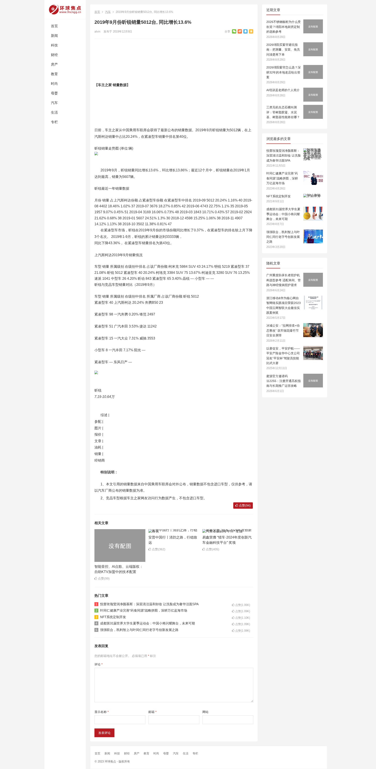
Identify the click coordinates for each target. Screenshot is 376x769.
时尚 (54, 83)
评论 (98, 664)
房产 (54, 64)
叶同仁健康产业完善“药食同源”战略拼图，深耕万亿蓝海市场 (143, 610)
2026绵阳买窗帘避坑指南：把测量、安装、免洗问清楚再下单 (283, 49)
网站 (205, 712)
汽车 (54, 103)
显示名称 (101, 712)
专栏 (54, 122)
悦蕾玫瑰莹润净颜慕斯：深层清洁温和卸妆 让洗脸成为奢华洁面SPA (149, 604)
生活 (54, 112)
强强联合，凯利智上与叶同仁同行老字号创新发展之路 (139, 630)
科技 (54, 45)
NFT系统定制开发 (113, 617)
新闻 (54, 36)
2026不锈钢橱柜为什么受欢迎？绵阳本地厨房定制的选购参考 (283, 26)
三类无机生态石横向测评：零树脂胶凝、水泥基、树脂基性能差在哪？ (283, 112)
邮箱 (152, 712)
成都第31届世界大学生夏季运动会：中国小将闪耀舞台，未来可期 (147, 623)
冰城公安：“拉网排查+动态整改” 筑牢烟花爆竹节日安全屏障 (283, 330)
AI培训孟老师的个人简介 (283, 90)
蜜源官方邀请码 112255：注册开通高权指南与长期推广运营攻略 (283, 381)
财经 (54, 55)
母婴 (54, 93)
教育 (54, 74)
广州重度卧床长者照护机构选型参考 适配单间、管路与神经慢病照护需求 (283, 280)
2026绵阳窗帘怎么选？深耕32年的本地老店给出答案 (283, 72)
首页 (54, 26)
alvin (97, 31)
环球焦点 (110, 761)
